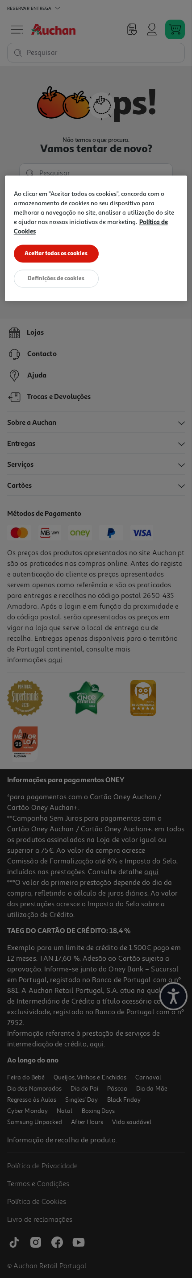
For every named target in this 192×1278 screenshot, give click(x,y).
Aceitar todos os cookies (56, 253)
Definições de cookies (56, 278)
